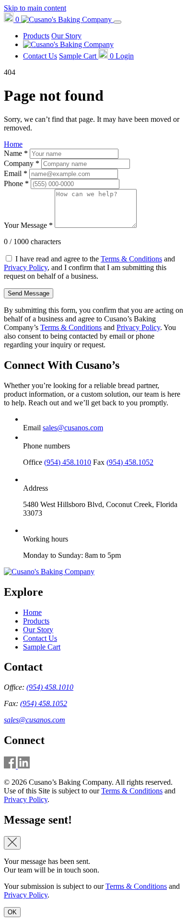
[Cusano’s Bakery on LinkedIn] (24, 766)
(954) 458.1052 (129, 462)
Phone (16, 183)
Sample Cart (41, 647)
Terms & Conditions (131, 259)
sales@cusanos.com (73, 428)
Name (16, 153)
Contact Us (40, 56)
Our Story (66, 36)
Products (36, 36)
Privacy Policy (25, 267)
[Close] (12, 843)
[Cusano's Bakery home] (49, 571)
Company (21, 163)
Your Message (28, 225)
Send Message (28, 293)
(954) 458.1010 (67, 462)
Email (15, 173)
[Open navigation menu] (117, 22)
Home (13, 144)
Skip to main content (35, 8)
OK (12, 912)
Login (125, 56)
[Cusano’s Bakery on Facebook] (11, 766)
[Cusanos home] (67, 19)
